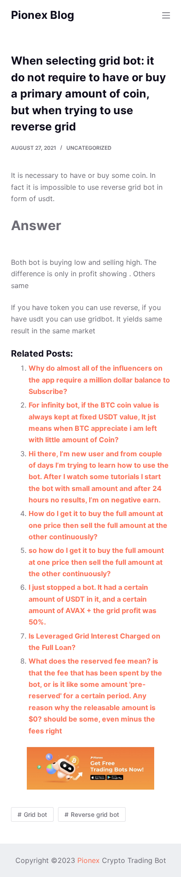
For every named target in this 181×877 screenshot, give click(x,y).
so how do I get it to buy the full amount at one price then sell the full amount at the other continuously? (96, 562)
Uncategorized (89, 147)
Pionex (88, 860)
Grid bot (35, 814)
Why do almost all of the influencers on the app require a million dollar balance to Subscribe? (99, 380)
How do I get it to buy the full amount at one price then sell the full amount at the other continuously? (98, 525)
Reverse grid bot (95, 814)
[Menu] (166, 15)
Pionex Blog (42, 15)
